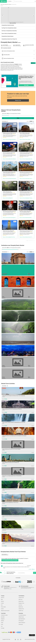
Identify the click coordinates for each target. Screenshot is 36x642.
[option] (18, 15)
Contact (2, 603)
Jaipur (2, 622)
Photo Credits (3, 606)
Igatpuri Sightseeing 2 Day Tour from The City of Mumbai (11, 449)
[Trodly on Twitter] (21, 639)
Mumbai (10, 4)
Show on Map (26, 85)
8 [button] (22, 582)
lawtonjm (3, 23)
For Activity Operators (22, 615)
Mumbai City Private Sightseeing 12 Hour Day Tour (10, 502)
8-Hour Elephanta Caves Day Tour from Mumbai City (10, 462)
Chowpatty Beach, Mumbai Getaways (7, 36)
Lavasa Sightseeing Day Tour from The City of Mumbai (11, 542)
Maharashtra (6, 4)
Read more (4, 137)
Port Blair (2, 628)
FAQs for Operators (22, 622)
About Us (2, 597)
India (3, 4)
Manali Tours (21, 606)
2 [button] (14, 582)
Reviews (2, 601)
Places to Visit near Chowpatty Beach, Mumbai (9, 33)
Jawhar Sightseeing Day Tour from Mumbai (9, 489)
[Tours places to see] (3, 1)
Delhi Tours (20, 599)
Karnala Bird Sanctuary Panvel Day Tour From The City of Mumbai (12, 529)
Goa (1, 626)
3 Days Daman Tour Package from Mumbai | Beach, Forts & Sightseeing (13, 395)
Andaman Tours (21, 608)
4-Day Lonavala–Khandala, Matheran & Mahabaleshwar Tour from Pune (13, 422)
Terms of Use (27, 639)
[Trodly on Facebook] (15, 639)
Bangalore (2, 618)
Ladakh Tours (21, 610)
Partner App (21, 624)
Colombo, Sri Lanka (4, 615)
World (1, 4)
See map (14, 153)
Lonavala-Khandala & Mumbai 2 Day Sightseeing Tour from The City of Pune (14, 515)
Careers (2, 608)
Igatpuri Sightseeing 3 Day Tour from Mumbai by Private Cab (12, 409)
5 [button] (18, 582)
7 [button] (21, 582)
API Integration (21, 620)
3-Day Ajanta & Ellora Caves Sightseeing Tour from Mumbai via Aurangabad (14, 435)
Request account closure (5, 610)
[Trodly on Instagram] (18, 639)
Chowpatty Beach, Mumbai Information (8, 25)
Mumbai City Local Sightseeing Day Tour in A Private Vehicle (11, 475)
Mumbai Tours (21, 601)
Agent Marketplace (22, 618)
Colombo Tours (21, 597)
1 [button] (13, 582)
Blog (2, 599)
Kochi (2, 624)
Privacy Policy (32, 639)
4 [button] (17, 582)
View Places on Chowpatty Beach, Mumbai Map (9, 30)
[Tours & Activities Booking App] (18, 635)
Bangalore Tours (21, 603)
